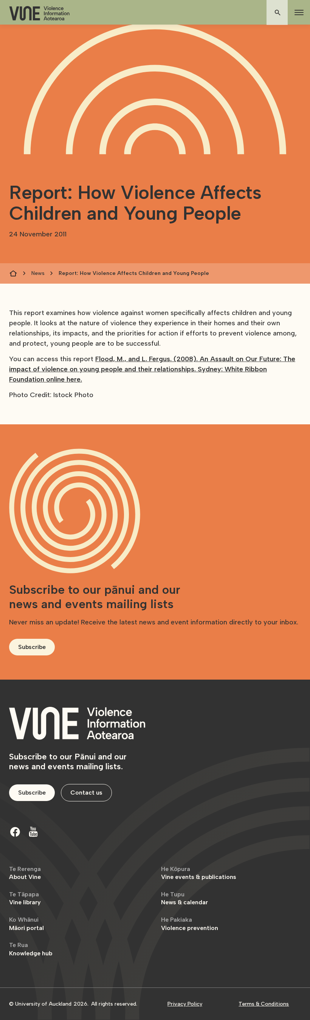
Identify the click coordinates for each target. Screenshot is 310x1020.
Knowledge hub (30, 949)
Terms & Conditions (264, 1004)
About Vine (25, 873)
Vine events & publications (198, 873)
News (38, 273)
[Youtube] (33, 832)
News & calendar (184, 898)
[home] (39, 13)
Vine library (25, 898)
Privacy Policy (184, 1004)
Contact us (86, 792)
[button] (297, 12)
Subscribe (32, 647)
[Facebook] (15, 832)
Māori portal (26, 924)
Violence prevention (189, 924)
